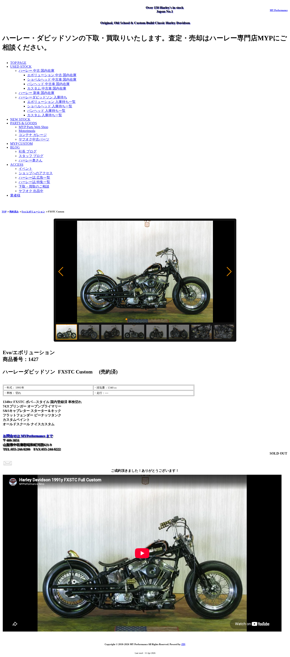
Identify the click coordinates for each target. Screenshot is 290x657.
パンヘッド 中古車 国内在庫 (48, 84)
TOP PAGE (18, 63)
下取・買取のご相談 (34, 186)
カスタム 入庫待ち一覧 (44, 115)
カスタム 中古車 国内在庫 (46, 88)
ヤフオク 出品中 (31, 191)
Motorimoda (27, 131)
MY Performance (279, 10)
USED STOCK (21, 66)
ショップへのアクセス (36, 173)
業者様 (15, 195)
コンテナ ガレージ (33, 135)
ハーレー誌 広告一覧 (34, 177)
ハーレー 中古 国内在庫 (36, 70)
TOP (4, 211)
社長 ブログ (28, 151)
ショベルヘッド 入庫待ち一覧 (49, 106)
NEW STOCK (20, 119)
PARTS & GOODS (23, 123)
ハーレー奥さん (30, 160)
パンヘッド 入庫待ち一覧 (46, 110)
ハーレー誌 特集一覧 (34, 182)
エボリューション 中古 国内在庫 (51, 75)
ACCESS (16, 164)
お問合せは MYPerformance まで (28, 436)
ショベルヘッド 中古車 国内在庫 (51, 79)
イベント (25, 168)
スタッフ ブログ (31, 156)
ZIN (183, 644)
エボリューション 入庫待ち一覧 (51, 102)
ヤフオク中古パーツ (34, 139)
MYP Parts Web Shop (33, 127)
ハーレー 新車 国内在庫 (36, 93)
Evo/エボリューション (33, 211)
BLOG (15, 147)
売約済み (14, 211)
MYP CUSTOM (21, 143)
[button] (61, 271)
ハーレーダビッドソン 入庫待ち (43, 97)
